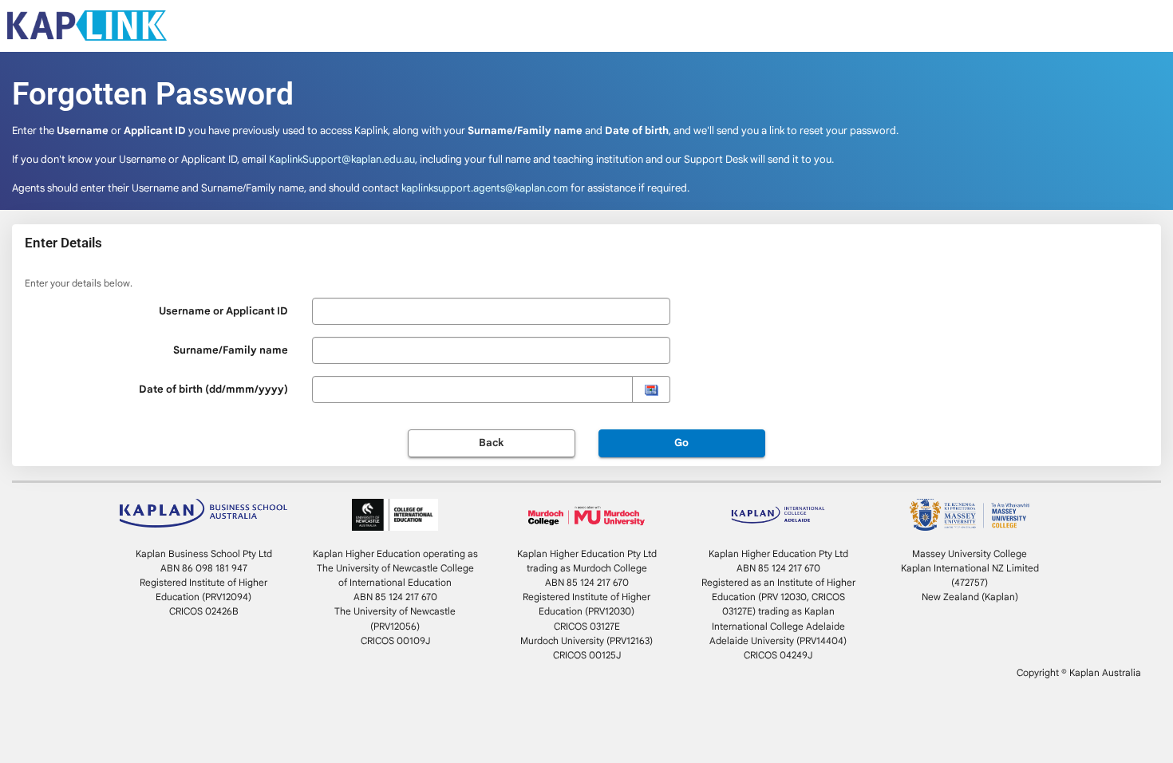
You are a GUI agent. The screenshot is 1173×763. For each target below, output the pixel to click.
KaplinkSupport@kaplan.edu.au (342, 159)
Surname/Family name (230, 350)
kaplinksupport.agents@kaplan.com (484, 188)
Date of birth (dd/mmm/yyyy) (213, 389)
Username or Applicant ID (223, 311)
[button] (651, 389)
